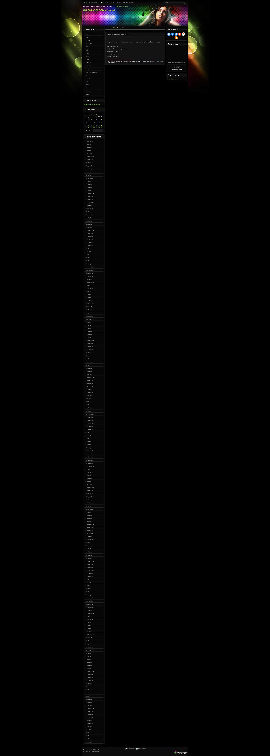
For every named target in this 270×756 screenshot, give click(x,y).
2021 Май (88, 549)
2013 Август (89, 264)
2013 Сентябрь (90, 267)
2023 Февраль (90, 613)
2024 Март (89, 653)
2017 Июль (89, 408)
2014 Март (89, 285)
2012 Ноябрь (89, 236)
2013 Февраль (90, 245)
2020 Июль (89, 518)
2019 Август (89, 484)
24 (94, 128)
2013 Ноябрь (89, 273)
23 (91, 128)
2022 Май (88, 585)
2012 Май (88, 218)
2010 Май (88, 144)
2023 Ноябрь (89, 641)
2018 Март (89, 432)
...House (88, 78)
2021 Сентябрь (90, 561)
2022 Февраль (90, 576)
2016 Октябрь (89, 380)
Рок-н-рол (88, 66)
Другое (88, 50)
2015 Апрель (89, 325)
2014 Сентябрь (90, 304)
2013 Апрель (89, 251)
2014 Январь (89, 279)
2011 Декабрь (89, 202)
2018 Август (89, 448)
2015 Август (89, 337)
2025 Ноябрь (89, 714)
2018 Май (88, 438)
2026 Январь (89, 720)
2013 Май (88, 255)
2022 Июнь (89, 589)
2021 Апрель (89, 546)
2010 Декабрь (89, 166)
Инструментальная (91, 72)
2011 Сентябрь (90, 193)
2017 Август (89, 411)
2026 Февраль (90, 723)
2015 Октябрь (89, 343)
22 (89, 128)
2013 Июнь (89, 258)
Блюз (87, 59)
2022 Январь (89, 573)
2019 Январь (89, 463)
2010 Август (89, 153)
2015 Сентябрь (90, 340)
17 (94, 125)
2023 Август (89, 631)
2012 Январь (89, 205)
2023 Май (88, 622)
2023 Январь (89, 610)
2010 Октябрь (89, 160)
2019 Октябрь (89, 490)
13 (101, 122)
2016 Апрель (89, 362)
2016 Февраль (90, 356)
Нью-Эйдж (89, 43)
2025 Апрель (89, 693)
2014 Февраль (90, 282)
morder (140, 61)
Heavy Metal (89, 69)
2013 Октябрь (89, 270)
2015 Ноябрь (89, 346)
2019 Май (88, 475)
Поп (87, 37)
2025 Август (89, 705)
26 (99, 128)
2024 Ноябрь (89, 677)
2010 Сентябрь (90, 156)
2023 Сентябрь (90, 635)
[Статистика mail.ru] (141, 748)
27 (101, 128)
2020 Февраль (90, 503)
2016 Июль (89, 371)
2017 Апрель (89, 399)
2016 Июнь (89, 368)
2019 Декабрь (89, 497)
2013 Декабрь (89, 276)
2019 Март (89, 469)
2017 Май (88, 402)
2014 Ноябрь (89, 310)
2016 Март (89, 359)
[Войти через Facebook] (176, 34)
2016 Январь (89, 353)
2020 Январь (89, 500)
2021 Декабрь (89, 570)
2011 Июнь (89, 184)
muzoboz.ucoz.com (180, 752)
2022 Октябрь (89, 601)
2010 (113, 28)
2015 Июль (89, 334)
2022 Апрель (89, 582)
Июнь (118, 28)
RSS (114, 6)
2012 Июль (89, 224)
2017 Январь (89, 389)
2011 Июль (89, 187)
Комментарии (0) (112, 62)
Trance (87, 84)
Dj (86, 75)
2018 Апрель (89, 435)
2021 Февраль (90, 540)
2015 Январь (89, 316)
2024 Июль (89, 665)
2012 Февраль (90, 209)
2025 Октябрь (89, 711)
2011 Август (89, 190)
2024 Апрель (89, 656)
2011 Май (88, 181)
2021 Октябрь (89, 564)
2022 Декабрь (89, 607)
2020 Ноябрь (89, 530)
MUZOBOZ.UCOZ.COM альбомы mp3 (99, 10)
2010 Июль (89, 150)
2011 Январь (89, 169)
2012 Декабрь (89, 239)
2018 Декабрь (89, 460)
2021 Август (89, 558)
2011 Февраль (90, 172)
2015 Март (89, 322)
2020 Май (88, 512)
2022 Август (89, 595)
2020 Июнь (89, 515)
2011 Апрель (89, 178)
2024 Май (88, 659)
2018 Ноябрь (89, 457)
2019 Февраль (90, 466)
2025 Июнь (89, 699)
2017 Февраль (90, 392)
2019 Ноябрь (89, 494)
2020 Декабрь (89, 533)
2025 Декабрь (89, 717)
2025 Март (89, 690)
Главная (108, 28)
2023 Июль (89, 628)
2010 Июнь (89, 147)
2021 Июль (89, 555)
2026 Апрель (89, 730)
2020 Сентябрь (90, 524)
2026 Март (89, 726)
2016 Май (88, 365)
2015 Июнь (89, 331)
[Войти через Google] (183, 34)
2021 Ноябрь (89, 567)
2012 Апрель (89, 215)
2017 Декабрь (89, 423)
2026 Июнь (89, 736)
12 (99, 122)
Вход (126, 6)
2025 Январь (89, 684)
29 (89, 131)
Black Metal (89, 91)
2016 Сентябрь (90, 377)
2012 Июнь (89, 221)
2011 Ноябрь (89, 199)
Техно (87, 47)
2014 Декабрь (89, 313)
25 (96, 128)
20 (101, 125)
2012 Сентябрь (90, 230)
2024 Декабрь (89, 680)
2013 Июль (89, 261)
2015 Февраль (90, 319)
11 (96, 122)
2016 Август (89, 374)
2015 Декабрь (89, 350)
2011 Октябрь (89, 196)
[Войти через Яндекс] (179, 34)
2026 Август (89, 742)
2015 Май (88, 328)
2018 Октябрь (89, 454)
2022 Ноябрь (89, 604)
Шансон (88, 40)
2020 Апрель (89, 509)
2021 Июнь (89, 552)
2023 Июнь (89, 625)
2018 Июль (89, 445)
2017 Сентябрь (90, 414)
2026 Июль (89, 739)
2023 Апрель (89, 619)
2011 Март (89, 175)
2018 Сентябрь (90, 451)
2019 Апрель (89, 472)
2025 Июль (89, 702)
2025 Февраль (90, 687)
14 (86, 125)
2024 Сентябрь (90, 671)
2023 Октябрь (89, 638)
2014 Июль (89, 297)
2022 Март (89, 579)
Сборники (89, 62)
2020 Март (89, 506)
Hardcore (88, 88)
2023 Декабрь (89, 644)
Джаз (87, 94)
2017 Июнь (89, 405)
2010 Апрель (89, 141)
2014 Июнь (89, 294)
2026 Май (88, 733)
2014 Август (89, 300)
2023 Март (89, 616)
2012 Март (89, 212)
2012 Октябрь (89, 233)
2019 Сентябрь (90, 487)
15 (89, 125)
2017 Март (89, 395)
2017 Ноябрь (89, 420)
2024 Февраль (90, 650)
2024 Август (89, 668)
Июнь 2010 (94, 114)
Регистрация (120, 6)
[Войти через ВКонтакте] (172, 34)
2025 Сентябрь (90, 708)
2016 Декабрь (89, 386)
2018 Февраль (90, 429)
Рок (87, 34)
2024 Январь (89, 647)
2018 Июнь (89, 441)
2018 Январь (89, 426)
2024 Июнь (89, 662)
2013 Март (89, 248)
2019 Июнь (89, 478)
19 (99, 125)
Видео (87, 53)
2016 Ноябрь (89, 383)
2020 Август (89, 521)
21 (86, 128)
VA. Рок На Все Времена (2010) (118, 34)
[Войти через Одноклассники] (176, 37)
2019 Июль (89, 481)
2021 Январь (89, 536)
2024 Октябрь (89, 674)
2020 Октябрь (89, 527)
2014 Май (88, 291)
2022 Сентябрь (90, 598)
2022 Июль (89, 592)
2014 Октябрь (89, 307)
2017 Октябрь (89, 417)
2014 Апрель (89, 288)
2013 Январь (89, 242)
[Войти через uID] (169, 34)
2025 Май (88, 696)
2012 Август (89, 227)
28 (86, 131)
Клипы (88, 56)
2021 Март (89, 543)
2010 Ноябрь (89, 163)
